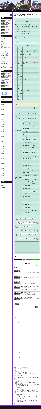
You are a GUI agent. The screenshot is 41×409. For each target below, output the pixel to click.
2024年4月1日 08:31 (17, 371)
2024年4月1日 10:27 (17, 381)
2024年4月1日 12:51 (18, 395)
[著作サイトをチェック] (24, 263)
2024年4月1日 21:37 (19, 399)
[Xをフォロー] (26, 263)
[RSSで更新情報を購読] (29, 263)
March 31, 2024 (25, 251)
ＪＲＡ (3, 91)
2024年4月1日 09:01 (16, 376)
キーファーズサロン (4, 92)
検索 (1, 13)
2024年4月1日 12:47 (17, 388)
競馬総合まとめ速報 (4, 94)
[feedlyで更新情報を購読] (27, 263)
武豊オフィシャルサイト (5, 93)
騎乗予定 (15, 256)
